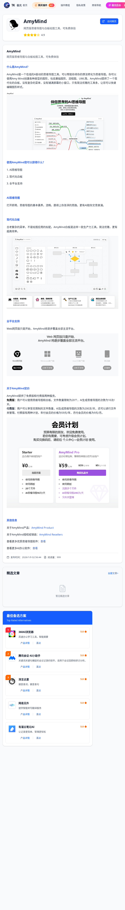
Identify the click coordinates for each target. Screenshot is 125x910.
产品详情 (25, 642)
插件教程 (65, 5)
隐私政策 (80, 5)
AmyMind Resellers (51, 534)
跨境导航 (96, 5)
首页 (25, 5)
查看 (43, 541)
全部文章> (113, 573)
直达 (38, 642)
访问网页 (111, 21)
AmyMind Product (42, 527)
